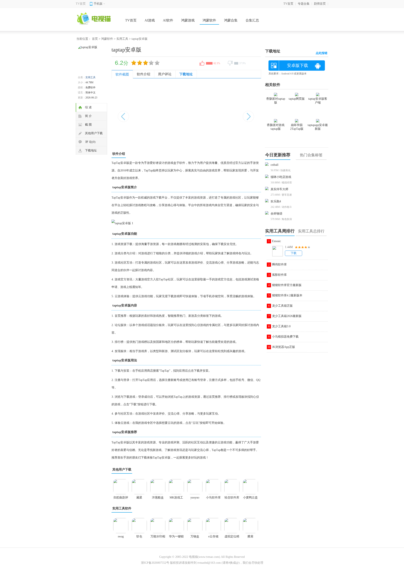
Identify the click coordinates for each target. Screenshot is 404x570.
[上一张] (149, 114)
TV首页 (81, 3)
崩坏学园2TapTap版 (296, 126)
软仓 (139, 536)
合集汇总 (252, 20)
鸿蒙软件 (209, 20)
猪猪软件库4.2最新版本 (287, 295)
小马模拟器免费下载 (285, 336)
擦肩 (250, 536)
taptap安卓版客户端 (317, 100)
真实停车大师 (279, 189)
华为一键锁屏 (176, 538)
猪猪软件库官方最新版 (287, 285)
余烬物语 (276, 213)
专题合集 (304, 3)
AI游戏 (150, 20)
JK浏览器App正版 (283, 347)
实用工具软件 (121, 508)
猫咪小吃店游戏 (281, 177)
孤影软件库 (279, 274)
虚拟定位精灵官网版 (232, 538)
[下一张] (223, 114)
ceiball (274, 164)
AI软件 (168, 20)
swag (121, 536)
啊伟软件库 (279, 264)
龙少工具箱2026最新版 (287, 316)
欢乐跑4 (276, 201)
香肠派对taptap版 (275, 100)
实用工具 (122, 38)
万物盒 (194, 536)
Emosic (276, 241)
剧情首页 (320, 3)
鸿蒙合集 (231, 20)
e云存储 (213, 536)
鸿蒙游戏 (188, 20)
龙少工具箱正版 (282, 305)
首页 (95, 38)
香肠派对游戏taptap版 (275, 126)
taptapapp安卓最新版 (318, 126)
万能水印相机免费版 (157, 538)
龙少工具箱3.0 (281, 326)
